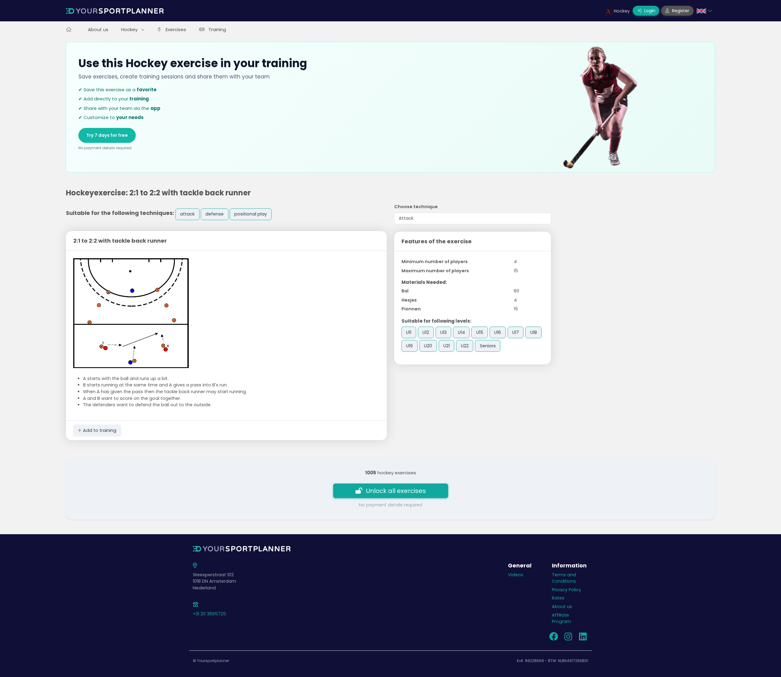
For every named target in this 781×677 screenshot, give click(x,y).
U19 (409, 346)
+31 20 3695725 (209, 614)
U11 (408, 332)
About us (98, 29)
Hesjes (409, 300)
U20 (428, 346)
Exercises (176, 29)
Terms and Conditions (564, 578)
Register (680, 11)
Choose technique (416, 207)
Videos (515, 575)
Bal (404, 291)
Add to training (99, 430)
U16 (497, 332)
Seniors (488, 346)
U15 (479, 332)
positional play (250, 214)
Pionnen (411, 309)
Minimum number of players (434, 262)
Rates (558, 598)
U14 (461, 332)
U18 (533, 332)
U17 (515, 332)
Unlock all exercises (396, 491)
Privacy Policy (566, 590)
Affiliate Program (561, 618)
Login (649, 11)
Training (217, 29)
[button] (704, 10)
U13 (443, 332)
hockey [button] (130, 29)
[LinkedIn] (582, 638)
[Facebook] (553, 638)
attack (187, 214)
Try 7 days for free (107, 135)
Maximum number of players (435, 271)
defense (214, 214)
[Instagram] (568, 638)
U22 (465, 346)
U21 (446, 346)
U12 (426, 332)
